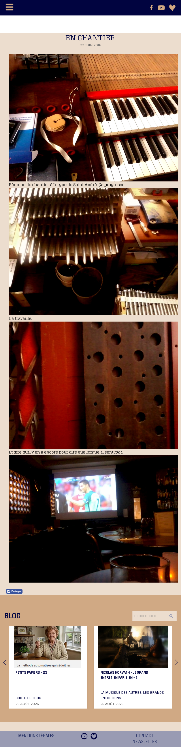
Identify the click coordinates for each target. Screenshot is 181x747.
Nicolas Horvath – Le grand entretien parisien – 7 (124, 675)
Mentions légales (36, 736)
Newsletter (144, 742)
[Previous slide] (5, 662)
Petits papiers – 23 (31, 672)
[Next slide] (176, 662)
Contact (144, 736)
